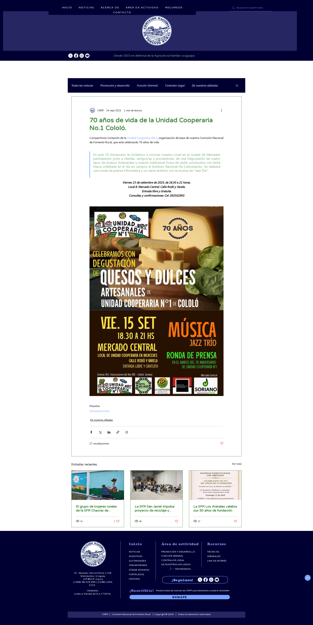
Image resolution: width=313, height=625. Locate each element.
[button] (237, 85)
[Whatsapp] (82, 55)
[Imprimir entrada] (126, 432)
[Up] (308, 578)
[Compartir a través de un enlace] (118, 432)
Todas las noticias (82, 85)
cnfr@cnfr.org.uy (93, 579)
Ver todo (237, 463)
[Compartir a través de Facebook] (91, 432)
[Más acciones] (221, 110)
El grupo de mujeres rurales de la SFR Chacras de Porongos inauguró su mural (97, 508)
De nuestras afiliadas (205, 85)
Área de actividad (180, 544)
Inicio (135, 544)
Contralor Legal (175, 85)
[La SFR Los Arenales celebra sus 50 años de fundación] (215, 485)
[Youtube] (87, 55)
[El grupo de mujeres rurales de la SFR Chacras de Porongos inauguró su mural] (98, 485)
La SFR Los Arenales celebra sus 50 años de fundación (215, 508)
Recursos (216, 544)
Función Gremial (147, 85)
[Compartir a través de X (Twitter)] (100, 432)
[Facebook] (76, 55)
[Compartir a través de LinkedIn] (109, 432)
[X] (70, 55)
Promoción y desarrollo (115, 85)
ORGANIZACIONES (99, 411)
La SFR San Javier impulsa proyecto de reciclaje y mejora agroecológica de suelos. (154, 508)
